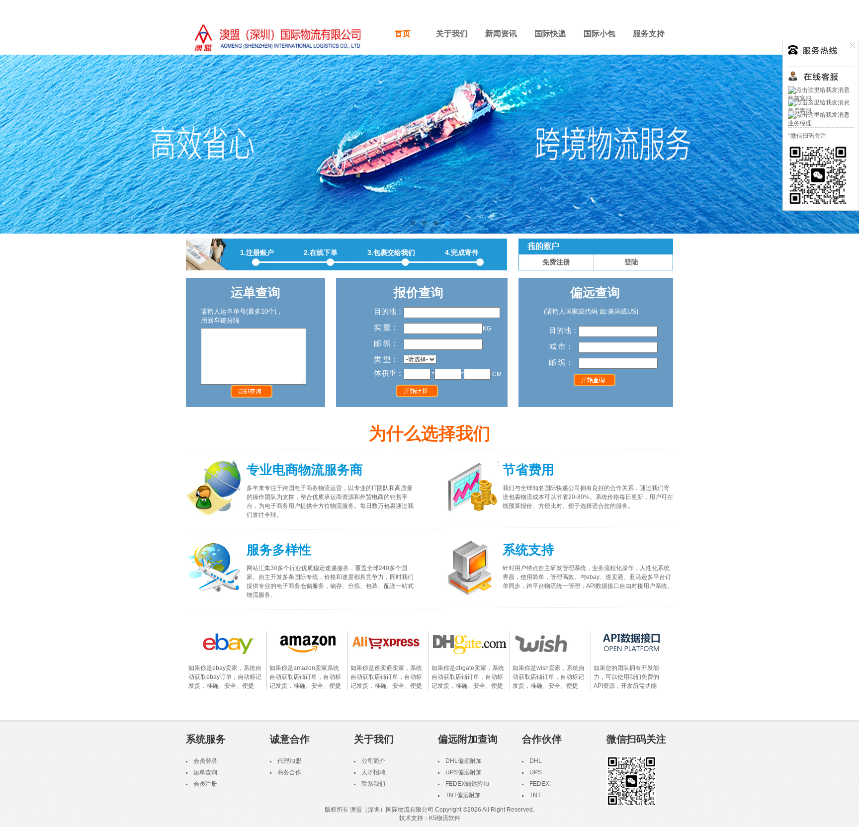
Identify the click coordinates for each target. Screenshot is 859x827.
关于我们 (452, 33)
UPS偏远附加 (463, 772)
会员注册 (205, 783)
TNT (535, 795)
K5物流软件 (444, 818)
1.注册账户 (257, 252)
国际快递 (550, 33)
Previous (17, 144)
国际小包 (599, 33)
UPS (535, 772)
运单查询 (205, 772)
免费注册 (556, 262)
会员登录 (205, 760)
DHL (535, 760)
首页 (403, 33)
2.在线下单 (321, 252)
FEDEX (539, 783)
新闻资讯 (501, 33)
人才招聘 (373, 772)
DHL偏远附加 (463, 760)
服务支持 (649, 33)
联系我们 (373, 783)
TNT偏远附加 (463, 795)
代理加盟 (289, 760)
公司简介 (373, 760)
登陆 (631, 262)
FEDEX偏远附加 (467, 783)
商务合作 (289, 772)
